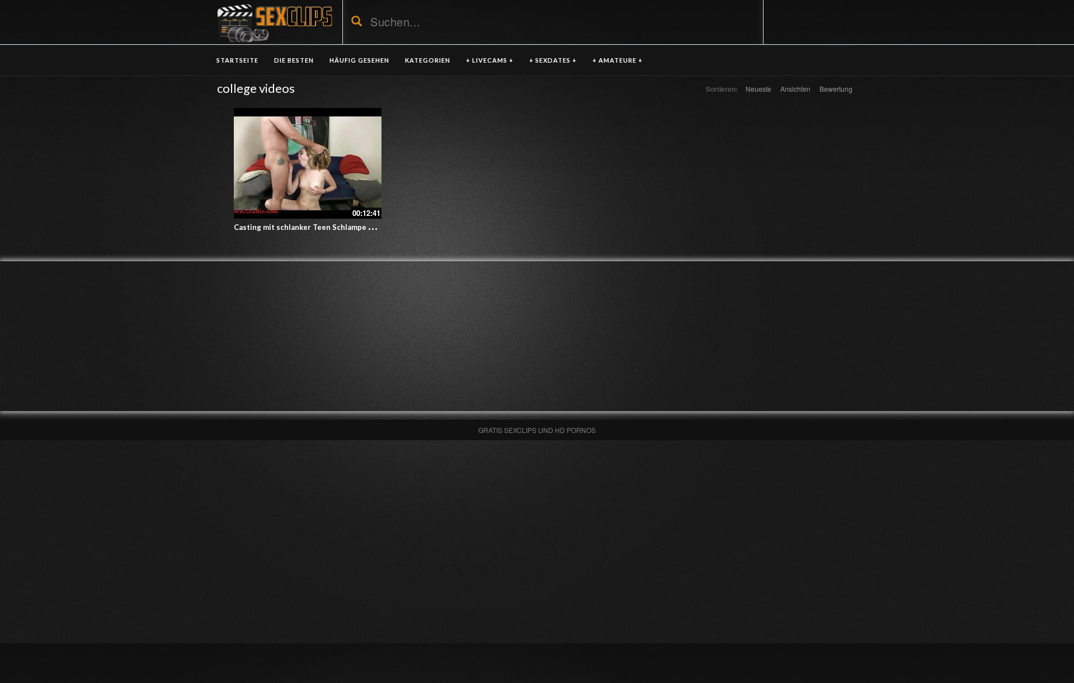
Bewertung (835, 88)
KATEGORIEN (427, 60)
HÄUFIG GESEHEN (359, 60)
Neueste (758, 88)
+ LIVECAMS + (490, 60)
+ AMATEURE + (617, 60)
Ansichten (795, 88)
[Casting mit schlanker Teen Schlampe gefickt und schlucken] (307, 163)
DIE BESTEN (294, 60)
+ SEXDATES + (553, 60)
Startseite (237, 60)
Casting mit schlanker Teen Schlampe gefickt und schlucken (339, 227)
